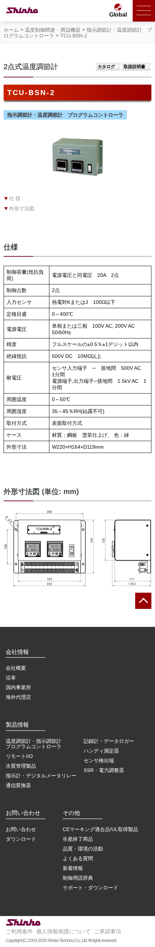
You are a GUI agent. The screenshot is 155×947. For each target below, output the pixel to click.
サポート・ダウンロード (90, 887)
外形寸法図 (21, 208)
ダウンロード (21, 839)
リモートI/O (19, 756)
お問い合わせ (21, 829)
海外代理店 (18, 697)
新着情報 (73, 868)
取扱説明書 (134, 66)
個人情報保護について (63, 931)
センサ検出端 (99, 760)
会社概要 (16, 668)
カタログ (106, 66)
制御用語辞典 (78, 878)
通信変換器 (18, 785)
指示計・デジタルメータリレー (41, 775)
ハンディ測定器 (101, 751)
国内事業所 (18, 687)
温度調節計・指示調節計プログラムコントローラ (33, 743)
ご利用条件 (19, 931)
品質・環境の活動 (83, 849)
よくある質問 (78, 858)
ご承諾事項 (107, 931)
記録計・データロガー (109, 741)
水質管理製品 (21, 766)
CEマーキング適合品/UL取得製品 (100, 829)
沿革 (11, 678)
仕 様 (15, 198)
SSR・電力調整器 (104, 770)
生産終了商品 (78, 839)
